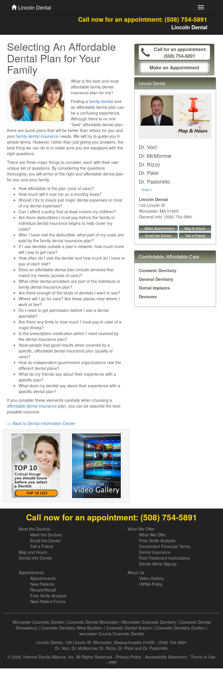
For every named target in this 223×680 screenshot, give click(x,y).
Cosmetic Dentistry (158, 270)
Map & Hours (194, 228)
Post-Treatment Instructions (164, 558)
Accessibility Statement (166, 657)
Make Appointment (159, 228)
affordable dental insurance (32, 406)
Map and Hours (33, 552)
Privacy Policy (128, 657)
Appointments (31, 572)
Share (146, 189)
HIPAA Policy (151, 584)
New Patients (42, 584)
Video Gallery (151, 578)
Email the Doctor (158, 235)
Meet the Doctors (34, 529)
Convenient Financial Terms (164, 546)
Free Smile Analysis (157, 540)
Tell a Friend (195, 235)
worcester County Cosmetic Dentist (111, 633)
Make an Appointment (174, 67)
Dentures (148, 296)
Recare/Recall (43, 590)
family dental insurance (37, 136)
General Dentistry (156, 279)
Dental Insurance (154, 552)
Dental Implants (154, 288)
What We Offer (140, 529)
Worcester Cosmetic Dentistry (149, 622)
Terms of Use (203, 657)
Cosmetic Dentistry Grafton (180, 628)
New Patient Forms (47, 601)
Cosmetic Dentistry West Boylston (72, 628)
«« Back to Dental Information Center (41, 423)
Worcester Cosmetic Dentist (38, 622)
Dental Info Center (35, 558)
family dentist (101, 101)
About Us (135, 572)
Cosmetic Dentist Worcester (92, 622)
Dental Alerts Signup (158, 564)
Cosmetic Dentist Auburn (129, 628)
